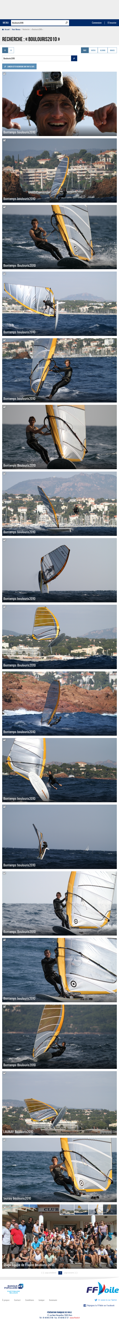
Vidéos (93, 50)
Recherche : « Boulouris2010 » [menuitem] (32, 29)
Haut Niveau (16, 29)
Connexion (97, 22)
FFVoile (98, 9)
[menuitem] (6, 29)
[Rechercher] (67, 22)
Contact (17, 1300)
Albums (102, 50)
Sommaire (53, 1300)
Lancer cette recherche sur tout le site (20, 67)
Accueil (7, 29)
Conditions (29, 1300)
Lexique (41, 1300)
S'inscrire (112, 22)
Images (112, 50)
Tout (84, 50)
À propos (5, 1300)
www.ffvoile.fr (75, 1318)
